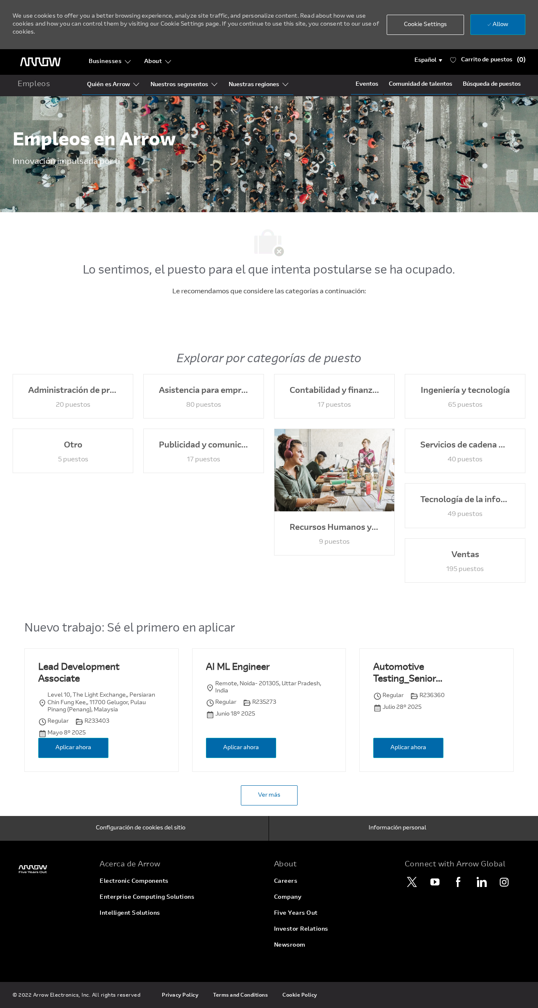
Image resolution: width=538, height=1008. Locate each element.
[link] (51, 869)
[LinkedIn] (481, 882)
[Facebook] (458, 882)
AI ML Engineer (237, 667)
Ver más (269, 795)
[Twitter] (412, 882)
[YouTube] (435, 882)
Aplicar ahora (73, 748)
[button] (428, 60)
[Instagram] (504, 882)
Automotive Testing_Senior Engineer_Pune (405, 674)
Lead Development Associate (78, 673)
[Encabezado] (40, 62)
